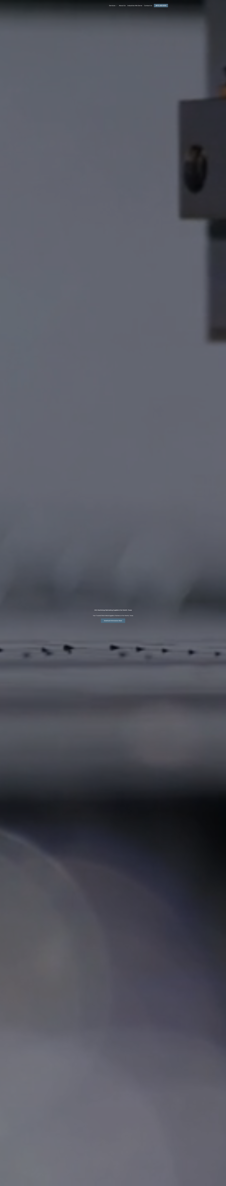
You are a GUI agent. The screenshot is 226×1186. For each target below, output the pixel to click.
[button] (113, 620)
